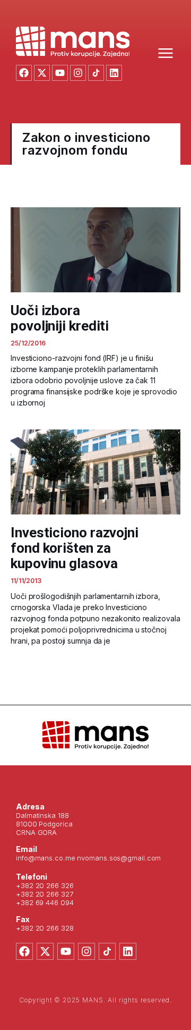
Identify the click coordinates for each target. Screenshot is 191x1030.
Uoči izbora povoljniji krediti (60, 318)
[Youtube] (60, 72)
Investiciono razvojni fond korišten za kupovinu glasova (74, 548)
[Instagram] (78, 72)
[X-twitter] (41, 72)
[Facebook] (23, 72)
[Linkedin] (114, 72)
